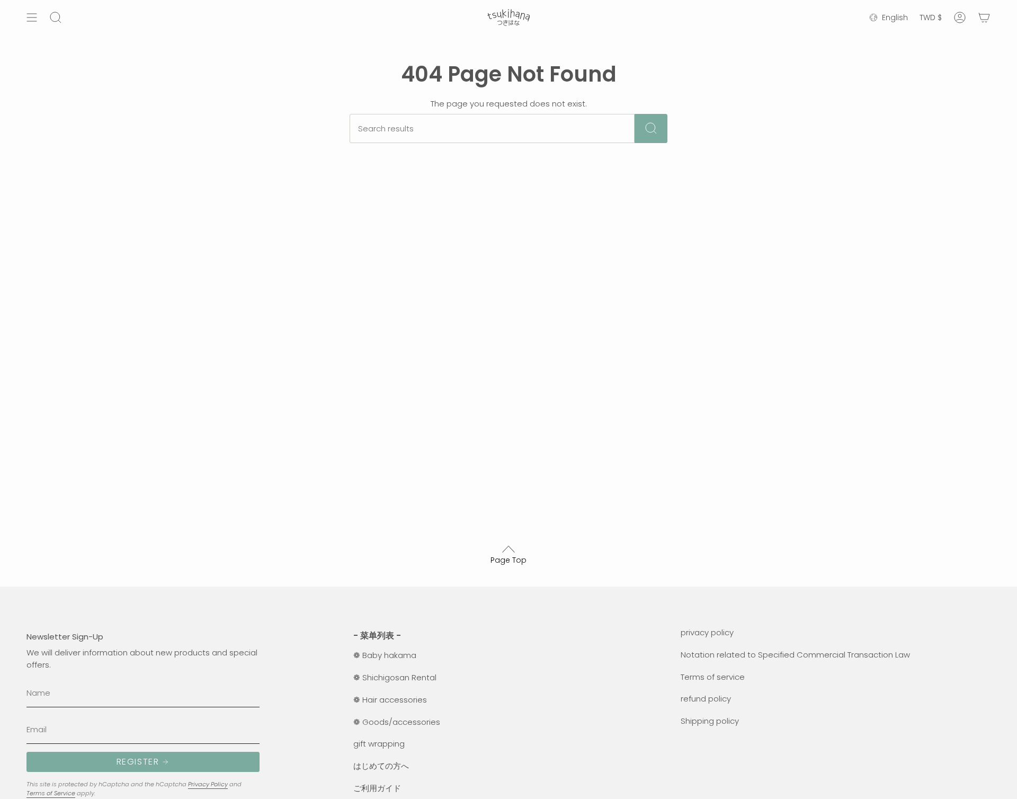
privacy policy (707, 632)
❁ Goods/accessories (396, 721)
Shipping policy (710, 720)
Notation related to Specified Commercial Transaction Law (795, 654)
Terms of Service (50, 793)
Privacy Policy (208, 784)
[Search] (651, 128)
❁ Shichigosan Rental (394, 677)
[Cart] (984, 17)
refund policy (706, 698)
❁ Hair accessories (390, 699)
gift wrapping (379, 743)
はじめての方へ (381, 765)
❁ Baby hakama (384, 655)
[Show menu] (31, 17)
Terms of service (713, 676)
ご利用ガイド (377, 788)
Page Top (508, 560)
